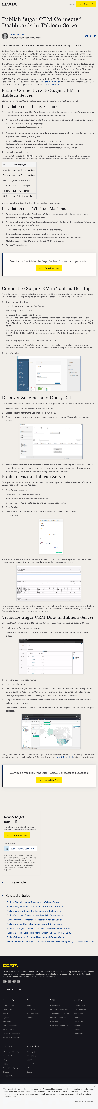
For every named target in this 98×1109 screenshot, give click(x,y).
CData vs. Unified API (59, 1025)
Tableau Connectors (11, 1037)
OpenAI (30, 1072)
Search (70, 4)
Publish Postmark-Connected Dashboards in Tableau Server (35, 911)
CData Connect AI (50, 84)
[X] (9, 981)
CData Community (11, 1052)
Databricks (31, 1056)
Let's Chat (83, 4)
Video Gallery (8, 1076)
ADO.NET (7, 1013)
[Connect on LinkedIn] (95, 36)
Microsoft (31, 1064)
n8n (28, 1068)
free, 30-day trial (65, 757)
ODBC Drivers (9, 1005)
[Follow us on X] (90, 36)
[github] (14, 981)
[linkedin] (5, 981)
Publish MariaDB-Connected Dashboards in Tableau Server (34, 919)
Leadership (78, 1021)
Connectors (55, 1005)
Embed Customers (58, 1017)
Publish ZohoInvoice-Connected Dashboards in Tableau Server (36, 937)
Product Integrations (59, 1009)
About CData (79, 1005)
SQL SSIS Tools (33, 1013)
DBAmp (30, 1017)
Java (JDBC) (8, 1009)
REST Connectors (10, 1025)
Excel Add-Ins (9, 1029)
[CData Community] (18, 981)
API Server (7, 1021)
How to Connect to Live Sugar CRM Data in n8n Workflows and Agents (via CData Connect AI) (50, 941)
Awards (77, 1017)
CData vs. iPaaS (57, 1021)
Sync (29, 1005)
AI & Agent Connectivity (60, 1013)
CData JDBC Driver (51, 81)
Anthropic (31, 1052)
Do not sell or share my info (83, 1101)
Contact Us (78, 1033)
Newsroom (78, 1013)
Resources (7, 1064)
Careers (77, 1029)
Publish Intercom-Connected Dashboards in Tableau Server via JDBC (39, 932)
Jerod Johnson (17, 34)
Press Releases (80, 1009)
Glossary (6, 1072)
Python (6, 1017)
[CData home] (11, 4)
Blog (5, 1060)
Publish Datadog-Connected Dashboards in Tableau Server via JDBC (39, 928)
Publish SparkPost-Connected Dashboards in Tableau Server (35, 915)
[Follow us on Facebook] (86, 36)
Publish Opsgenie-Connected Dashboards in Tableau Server (35, 906)
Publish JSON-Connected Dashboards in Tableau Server (33, 902)
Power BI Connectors (11, 1033)
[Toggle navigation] (26, 4)
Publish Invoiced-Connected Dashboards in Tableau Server (34, 924)
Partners (77, 1025)
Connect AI (31, 1009)
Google (30, 1060)
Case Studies (8, 1056)
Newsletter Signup (11, 1068)
